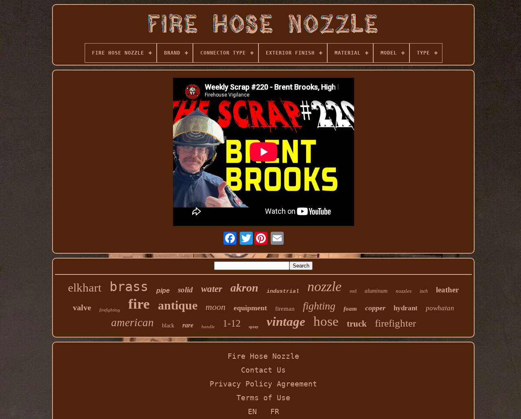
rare (187, 325)
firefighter (395, 323)
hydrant (406, 308)
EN (252, 411)
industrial (283, 291)
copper (375, 308)
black (168, 325)
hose (326, 321)
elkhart (84, 287)
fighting (319, 306)
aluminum (376, 291)
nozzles (404, 291)
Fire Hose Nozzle (263, 356)
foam (350, 308)
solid (185, 289)
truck (357, 324)
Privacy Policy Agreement (263, 384)
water (211, 289)
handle (208, 326)
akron (244, 287)
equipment (250, 308)
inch (424, 291)
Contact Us (263, 370)
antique (177, 305)
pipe (163, 290)
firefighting (109, 309)
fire (139, 304)
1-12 (232, 323)
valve (82, 307)
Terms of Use (263, 397)
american (132, 322)
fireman (285, 308)
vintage (286, 321)
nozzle (324, 286)
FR (274, 411)
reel (353, 291)
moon (215, 307)
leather (447, 289)
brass (128, 286)
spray (253, 327)
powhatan (440, 308)
